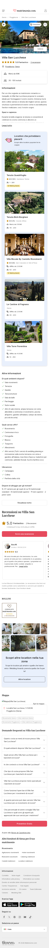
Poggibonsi (14, 17)
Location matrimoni (25, 861)
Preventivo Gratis (24, 824)
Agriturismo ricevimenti (10, 852)
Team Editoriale (36, 889)
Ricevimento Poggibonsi (11, 722)
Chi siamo (23, 889)
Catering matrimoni (28, 857)
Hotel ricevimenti (28, 852)
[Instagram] (20, 917)
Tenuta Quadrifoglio (16, 175)
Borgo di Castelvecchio (20, 833)
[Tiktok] (30, 917)
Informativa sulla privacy (11, 879)
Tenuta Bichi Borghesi (17, 217)
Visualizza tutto (24, 503)
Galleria (40, 49)
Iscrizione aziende (9, 889)
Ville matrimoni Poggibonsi (31, 722)
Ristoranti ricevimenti (9, 857)
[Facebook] (4, 917)
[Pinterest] (14, 917)
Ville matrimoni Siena (25, 718)
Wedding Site (16, 893)
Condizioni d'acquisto (31, 875)
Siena (4, 17)
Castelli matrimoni (8, 861)
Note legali (16, 875)
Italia (9, 929)
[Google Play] (28, 906)
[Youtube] (25, 917)
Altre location (24, 679)
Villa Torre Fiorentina (17, 346)
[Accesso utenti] (45, 10)
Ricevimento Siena (9, 718)
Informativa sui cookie (31, 879)
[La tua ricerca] (4, 24)
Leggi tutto (7, 125)
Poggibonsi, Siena (12, 66)
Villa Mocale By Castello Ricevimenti (24, 259)
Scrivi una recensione (24, 534)
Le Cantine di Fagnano (18, 304)
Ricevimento (7, 848)
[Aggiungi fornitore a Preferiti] (45, 24)
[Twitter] (9, 917)
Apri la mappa (38, 704)
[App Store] (10, 906)
